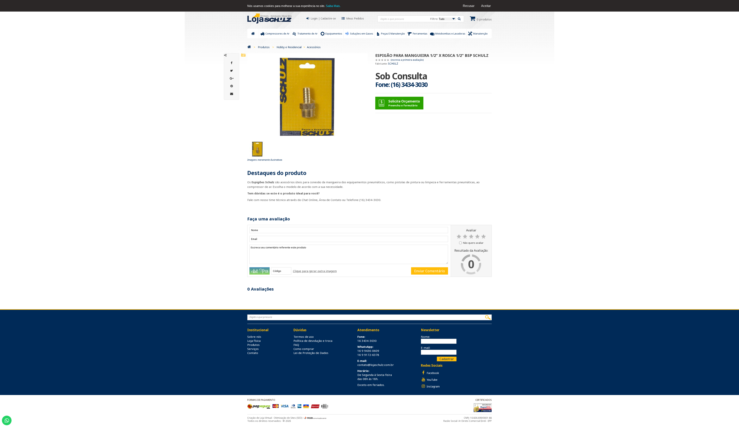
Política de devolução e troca (312, 341)
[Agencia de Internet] (315, 417)
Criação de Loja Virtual (259, 417)
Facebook (432, 373)
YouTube (431, 380)
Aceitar (486, 6)
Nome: (425, 337)
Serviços (253, 349)
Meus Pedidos (355, 18)
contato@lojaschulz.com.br (375, 365)
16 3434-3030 (367, 341)
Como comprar (303, 349)
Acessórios (314, 47)
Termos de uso (303, 337)
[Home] (249, 47)
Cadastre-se (328, 18)
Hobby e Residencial (289, 47)
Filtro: (434, 19)
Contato (252, 353)
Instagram (433, 386)
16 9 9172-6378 (368, 355)
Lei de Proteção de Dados (310, 353)
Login (314, 18)
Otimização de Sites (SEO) (288, 417)
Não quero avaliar (473, 243)
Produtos (264, 47)
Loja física (254, 341)
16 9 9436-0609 (368, 351)
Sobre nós (254, 337)
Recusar (468, 6)
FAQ (296, 345)
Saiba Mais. (333, 6)
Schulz (393, 63)
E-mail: (425, 348)
